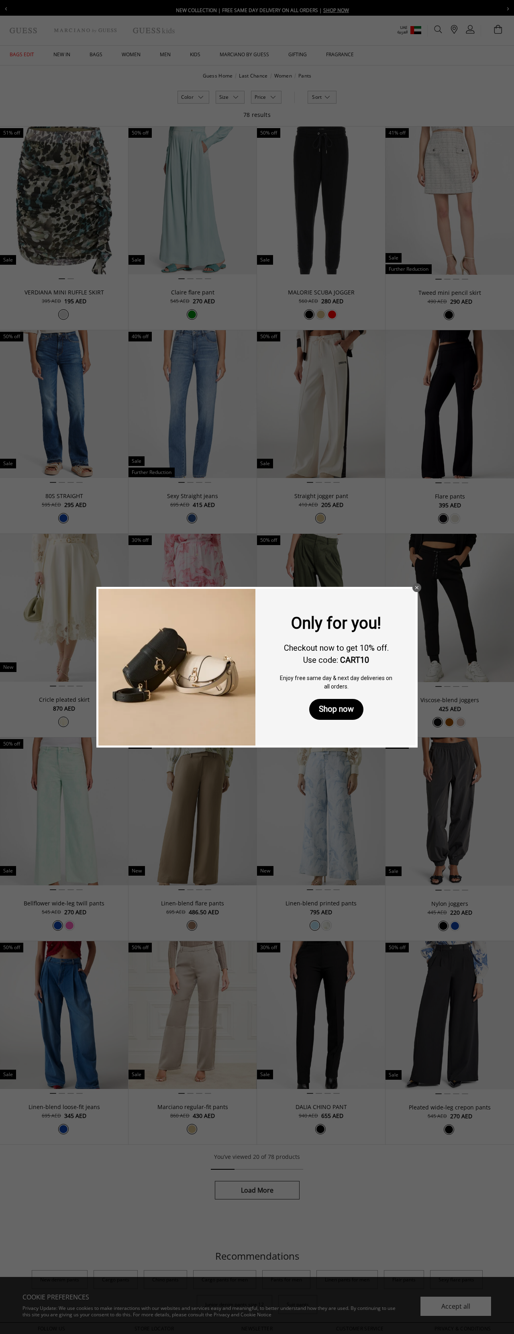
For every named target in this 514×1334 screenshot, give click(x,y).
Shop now (336, 709)
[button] (416, 587)
